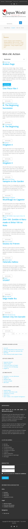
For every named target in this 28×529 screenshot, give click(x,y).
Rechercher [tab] (7, 59)
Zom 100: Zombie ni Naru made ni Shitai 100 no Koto (14, 222)
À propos (6, 492)
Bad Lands (6, 382)
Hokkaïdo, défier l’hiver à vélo (10, 392)
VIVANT (6, 280)
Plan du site (6, 513)
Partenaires (6, 494)
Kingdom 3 (8, 163)
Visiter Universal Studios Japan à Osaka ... (13, 354)
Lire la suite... (7, 84)
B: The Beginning (11, 126)
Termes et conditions (20, 473)
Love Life (6, 348)
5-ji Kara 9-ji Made (8, 381)
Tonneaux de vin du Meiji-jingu (11, 367)
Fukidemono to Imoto (9, 393)
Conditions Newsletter (9, 506)
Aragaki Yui (6, 368)
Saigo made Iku (10, 298)
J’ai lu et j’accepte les (14, 473)
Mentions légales (8, 503)
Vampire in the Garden (13, 181)
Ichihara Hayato (7, 363)
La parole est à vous (8, 497)
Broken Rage (9, 64)
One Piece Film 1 (10, 88)
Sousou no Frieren (11, 243)
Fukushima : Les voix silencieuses (11, 376)
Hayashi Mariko (7, 390)
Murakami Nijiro (7, 379)
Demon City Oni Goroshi (14, 316)
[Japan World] (14, 13)
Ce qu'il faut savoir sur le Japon (11, 365)
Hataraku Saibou (10, 262)
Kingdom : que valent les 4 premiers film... (13, 351)
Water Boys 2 (7, 395)
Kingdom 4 (8, 144)
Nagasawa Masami (8, 362)
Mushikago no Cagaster (14, 199)
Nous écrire (6, 495)
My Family (6, 352)
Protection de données (9, 505)
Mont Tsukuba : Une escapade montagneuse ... (15, 396)
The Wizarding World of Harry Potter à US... (14, 349)
